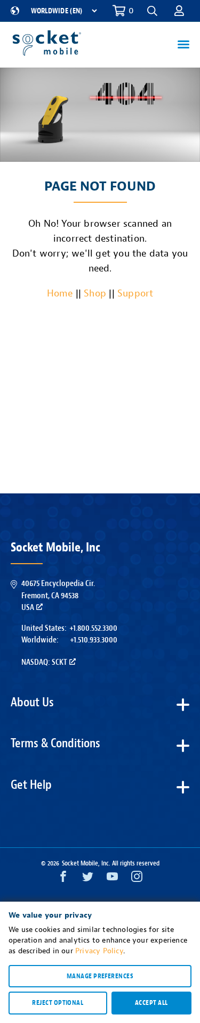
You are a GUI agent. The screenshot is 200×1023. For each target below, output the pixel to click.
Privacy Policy (99, 950)
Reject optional (57, 1003)
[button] (179, 10)
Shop (95, 293)
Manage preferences (100, 976)
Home (60, 293)
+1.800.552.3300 (93, 628)
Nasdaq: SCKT (44, 662)
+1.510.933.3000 (93, 639)
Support (135, 293)
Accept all (151, 1003)
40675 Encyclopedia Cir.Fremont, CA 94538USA (58, 595)
